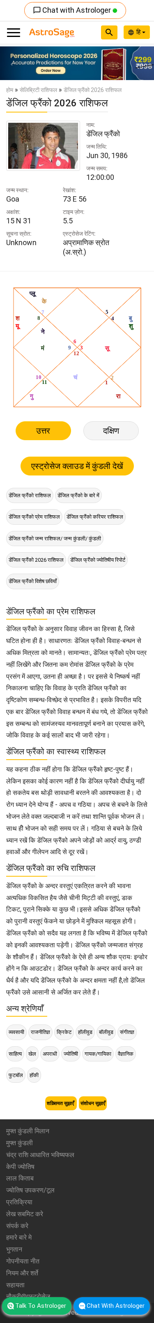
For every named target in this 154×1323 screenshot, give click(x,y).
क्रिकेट (64, 1032)
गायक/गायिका (98, 1054)
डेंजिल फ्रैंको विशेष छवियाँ (33, 581)
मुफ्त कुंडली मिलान (27, 1131)
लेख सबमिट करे (24, 1214)
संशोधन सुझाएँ (92, 1103)
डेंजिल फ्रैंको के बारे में (78, 495)
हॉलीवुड (85, 1032)
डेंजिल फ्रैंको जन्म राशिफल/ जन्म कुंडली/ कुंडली (55, 538)
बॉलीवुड (106, 1032)
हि (139, 32)
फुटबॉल (16, 1075)
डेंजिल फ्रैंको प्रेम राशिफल (34, 517)
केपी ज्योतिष (20, 1167)
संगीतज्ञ (127, 1032)
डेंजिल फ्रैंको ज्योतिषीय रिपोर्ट (97, 560)
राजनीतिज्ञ (40, 1032)
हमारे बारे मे (19, 1237)
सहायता (15, 1285)
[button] (11, 63)
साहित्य (15, 1054)
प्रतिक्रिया (19, 1202)
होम (9, 90)
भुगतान (14, 1249)
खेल (32, 1054)
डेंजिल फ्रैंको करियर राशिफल (95, 517)
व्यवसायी (16, 1032)
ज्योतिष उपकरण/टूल (30, 1190)
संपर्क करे (17, 1226)
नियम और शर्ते (22, 1273)
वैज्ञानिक (125, 1054)
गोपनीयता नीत (22, 1261)
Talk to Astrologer (40, 1305)
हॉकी (34, 1075)
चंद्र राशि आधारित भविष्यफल (40, 1155)
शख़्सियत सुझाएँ (61, 1103)
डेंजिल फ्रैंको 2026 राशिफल (36, 560)
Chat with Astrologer (73, 10)
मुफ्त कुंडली (19, 1143)
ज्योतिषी (71, 1054)
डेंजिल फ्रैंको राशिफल (30, 495)
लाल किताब (20, 1178)
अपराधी (50, 1054)
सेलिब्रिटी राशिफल (38, 90)
